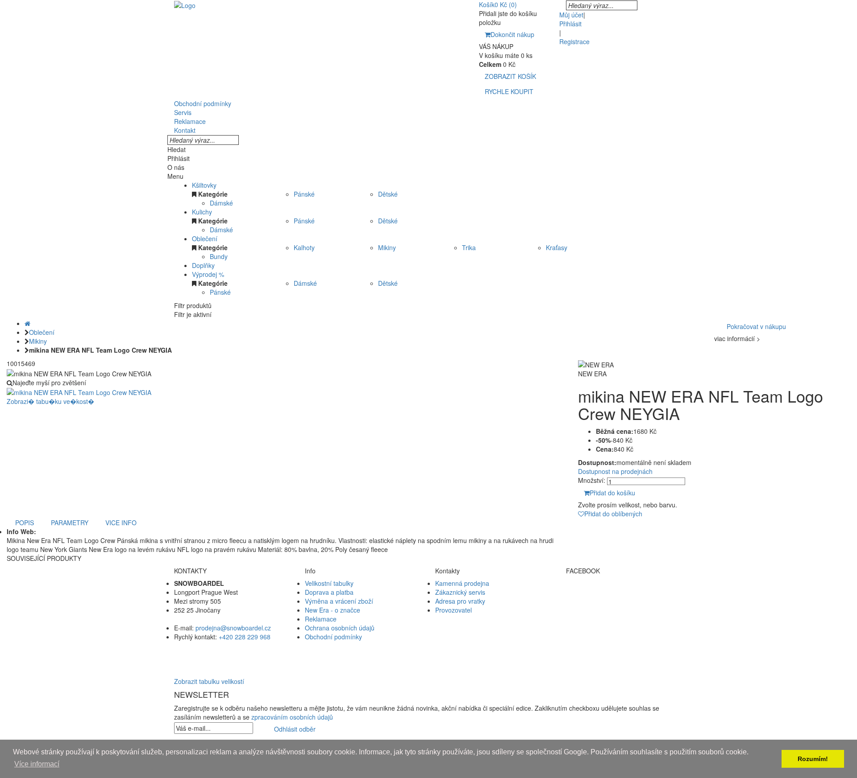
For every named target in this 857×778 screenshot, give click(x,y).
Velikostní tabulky (329, 583)
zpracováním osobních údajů (292, 716)
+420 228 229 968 (244, 636)
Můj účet (571, 14)
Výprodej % (208, 274)
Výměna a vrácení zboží (339, 601)
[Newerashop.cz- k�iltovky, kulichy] (185, 4)
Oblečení (204, 238)
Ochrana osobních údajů (339, 627)
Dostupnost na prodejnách (615, 471)
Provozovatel (453, 609)
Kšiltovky (204, 185)
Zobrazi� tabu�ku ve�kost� (50, 401)
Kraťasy (556, 247)
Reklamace (321, 618)
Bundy (219, 256)
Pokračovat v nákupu (756, 326)
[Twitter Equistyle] (624, 601)
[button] (428, 654)
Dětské (388, 193)
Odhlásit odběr (295, 728)
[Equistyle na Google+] (624, 609)
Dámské (221, 202)
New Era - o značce (332, 609)
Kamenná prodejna (462, 583)
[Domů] (27, 323)
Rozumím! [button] (813, 758)
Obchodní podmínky (333, 636)
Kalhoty (304, 247)
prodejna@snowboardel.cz (233, 627)
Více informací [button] (36, 764)
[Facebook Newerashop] (624, 592)
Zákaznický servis (460, 592)
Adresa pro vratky (460, 601)
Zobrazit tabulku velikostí (209, 681)
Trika (469, 247)
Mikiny (387, 247)
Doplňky (203, 265)
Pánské (304, 193)
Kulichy (202, 211)
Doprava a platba (329, 592)
